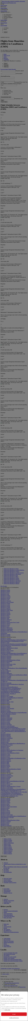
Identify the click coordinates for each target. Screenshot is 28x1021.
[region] (14, 1006)
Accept (14, 1014)
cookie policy (7, 1010)
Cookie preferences (14, 1018)
